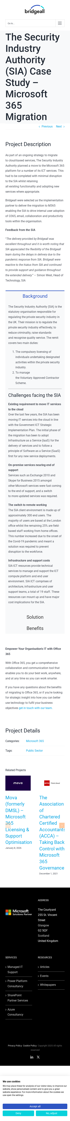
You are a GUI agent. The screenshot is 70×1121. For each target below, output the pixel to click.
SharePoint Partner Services (18, 998)
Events (44, 976)
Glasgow (43, 925)
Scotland (43, 935)
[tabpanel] (35, 457)
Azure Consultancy (15, 1012)
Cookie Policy (30, 1045)
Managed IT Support (15, 969)
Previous (47, 126)
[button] (8, 825)
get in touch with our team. (36, 708)
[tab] (35, 295)
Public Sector (34, 750)
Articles (44, 967)
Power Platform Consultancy (17, 983)
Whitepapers (48, 984)
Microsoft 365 (35, 741)
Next (59, 126)
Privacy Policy (15, 1045)
